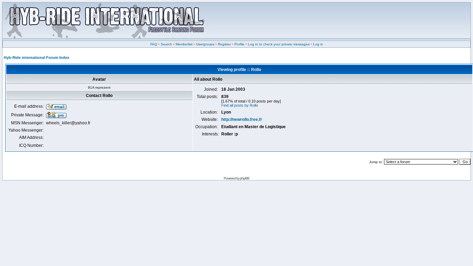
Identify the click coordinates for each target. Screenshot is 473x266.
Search (166, 44)
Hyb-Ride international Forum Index (36, 57)
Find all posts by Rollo (239, 105)
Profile (239, 44)
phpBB (244, 178)
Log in (318, 44)
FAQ (153, 44)
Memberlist (184, 44)
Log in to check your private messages (279, 44)
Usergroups (205, 44)
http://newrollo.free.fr (241, 119)
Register (224, 44)
